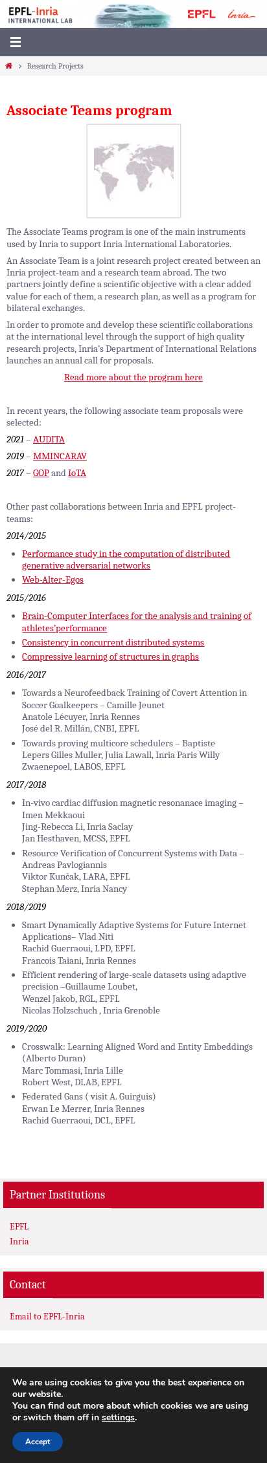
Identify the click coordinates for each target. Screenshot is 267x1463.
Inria (19, 1241)
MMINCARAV (60, 456)
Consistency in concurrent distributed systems (113, 642)
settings (118, 1418)
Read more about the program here (133, 377)
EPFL (19, 1226)
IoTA (77, 473)
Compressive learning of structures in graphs (110, 656)
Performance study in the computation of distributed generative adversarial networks (126, 559)
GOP (41, 473)
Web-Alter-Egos (53, 579)
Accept (37, 1441)
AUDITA (49, 439)
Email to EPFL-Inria (47, 1316)
